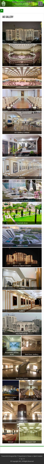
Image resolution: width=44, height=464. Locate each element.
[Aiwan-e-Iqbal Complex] (22, 3)
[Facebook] (20, 458)
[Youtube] (22, 458)
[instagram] (24, 458)
